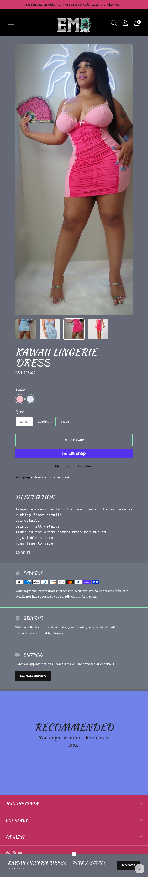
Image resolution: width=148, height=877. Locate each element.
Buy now (128, 865)
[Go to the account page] (125, 23)
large (65, 422)
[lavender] (30, 399)
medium (45, 422)
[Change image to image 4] (98, 329)
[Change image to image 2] (50, 329)
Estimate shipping (33, 676)
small (24, 422)
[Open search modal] (113, 23)
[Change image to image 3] (74, 329)
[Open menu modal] (11, 23)
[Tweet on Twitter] (23, 552)
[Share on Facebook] (28, 552)
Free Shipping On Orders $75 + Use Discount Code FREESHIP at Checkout (72, 5)
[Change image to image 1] (25, 329)
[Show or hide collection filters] (74, 854)
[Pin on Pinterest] (17, 552)
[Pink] (19, 399)
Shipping (22, 477)
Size (19, 412)
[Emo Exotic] (74, 23)
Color (19, 389)
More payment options (74, 466)
